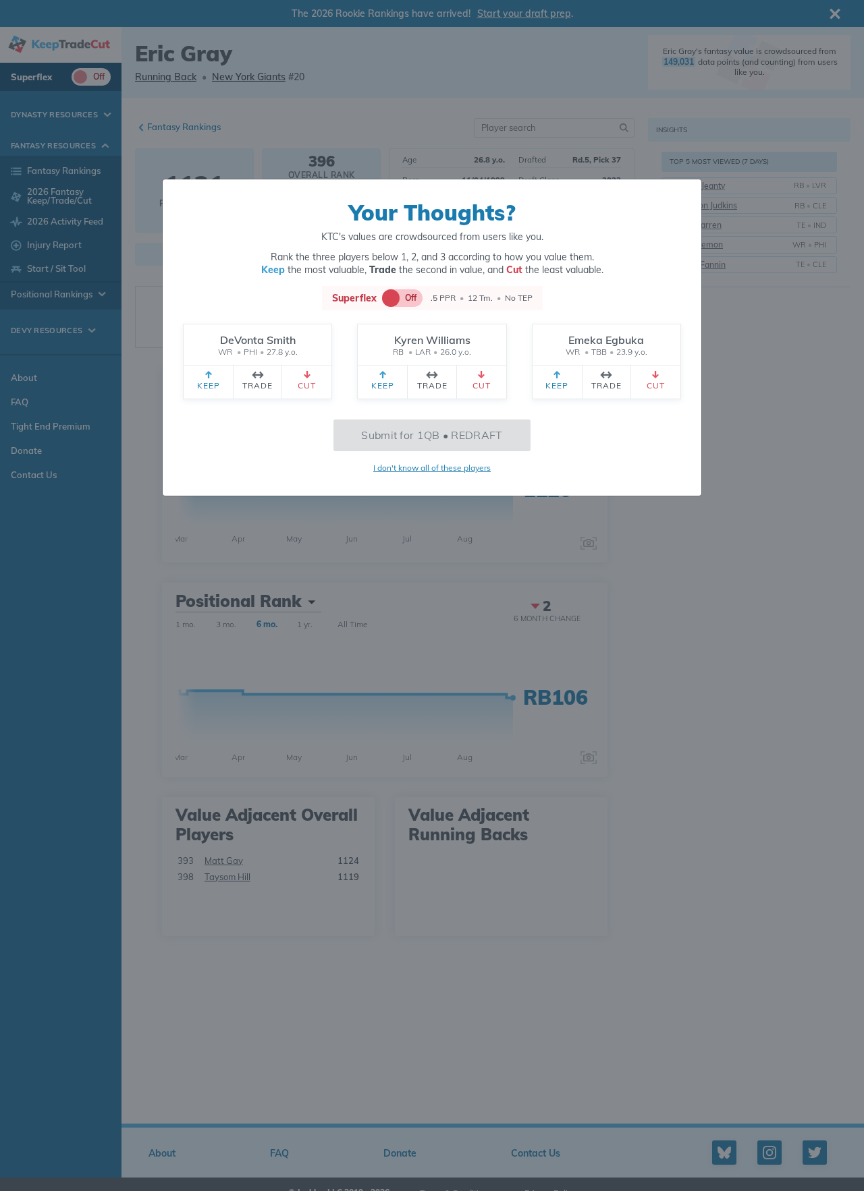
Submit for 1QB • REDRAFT (431, 435)
